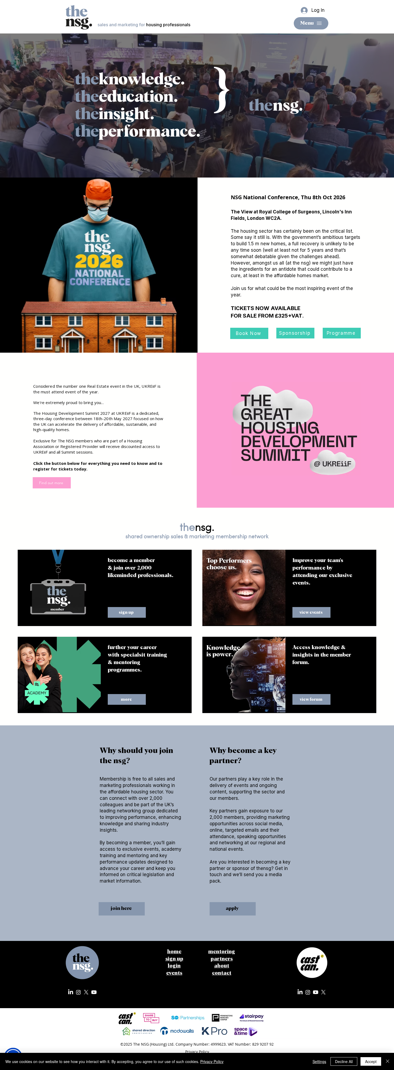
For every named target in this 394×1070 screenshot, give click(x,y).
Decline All (344, 1061)
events (174, 973)
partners (222, 959)
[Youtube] (94, 992)
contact (221, 973)
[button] (59, 587)
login (174, 966)
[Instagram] (78, 992)
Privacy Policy (212, 1061)
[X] (86, 992)
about (221, 966)
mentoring (221, 951)
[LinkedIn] (71, 992)
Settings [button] (319, 1061)
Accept (371, 1061)
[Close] (387, 1061)
